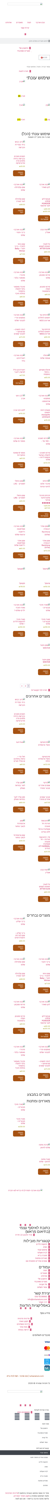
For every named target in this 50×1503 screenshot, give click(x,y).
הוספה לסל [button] (20, 173)
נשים (46, 1467)
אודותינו (8, 22)
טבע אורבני (40, 22)
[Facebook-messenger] (37, 1416)
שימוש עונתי (44, 1453)
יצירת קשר (25, 28)
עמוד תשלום (44, 1442)
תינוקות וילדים (43, 1462)
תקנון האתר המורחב (21, 1496)
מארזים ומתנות (38, 1101)
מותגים (45, 1485)
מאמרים (19, 22)
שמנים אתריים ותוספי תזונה (39, 1457)
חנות (29, 22)
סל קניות (45, 1437)
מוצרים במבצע (38, 1094)
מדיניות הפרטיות (11, 1493)
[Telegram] (27, 1416)
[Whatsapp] (47, 1416)
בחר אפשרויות (44, 218)
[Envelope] (17, 1416)
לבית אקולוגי (44, 1471)
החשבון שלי (44, 1428)
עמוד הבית (46, 67)
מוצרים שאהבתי (43, 1433)
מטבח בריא (44, 1476)
